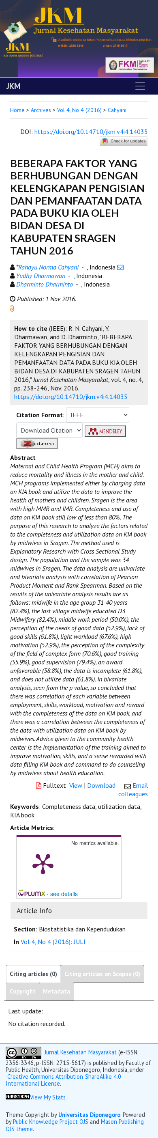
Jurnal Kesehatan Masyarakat (81, 1052)
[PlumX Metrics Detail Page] (43, 863)
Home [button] (17, 110)
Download (101, 785)
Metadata (56, 991)
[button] (12, 308)
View (75, 785)
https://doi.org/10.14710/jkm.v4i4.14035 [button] (71, 396)
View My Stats (48, 1097)
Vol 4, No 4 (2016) (79, 110)
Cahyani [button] (117, 110)
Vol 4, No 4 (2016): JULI (53, 942)
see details (64, 894)
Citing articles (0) (33, 974)
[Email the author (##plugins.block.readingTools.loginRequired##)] (120, 267)
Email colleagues (133, 789)
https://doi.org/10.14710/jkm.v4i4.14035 (91, 131)
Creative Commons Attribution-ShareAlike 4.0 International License (63, 1080)
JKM (13, 86)
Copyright (23, 991)
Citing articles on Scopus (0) (102, 974)
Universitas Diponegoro (89, 1115)
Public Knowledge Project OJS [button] (50, 1121)
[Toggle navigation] (140, 86)
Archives (41, 110)
